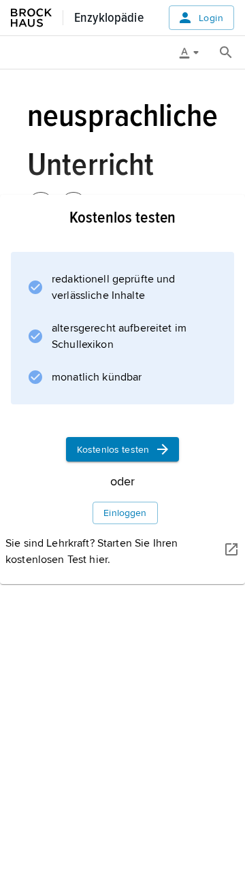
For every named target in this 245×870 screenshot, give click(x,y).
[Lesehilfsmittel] (194, 52)
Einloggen (124, 513)
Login (211, 18)
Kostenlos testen (113, 449)
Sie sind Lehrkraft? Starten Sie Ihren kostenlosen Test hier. (91, 551)
